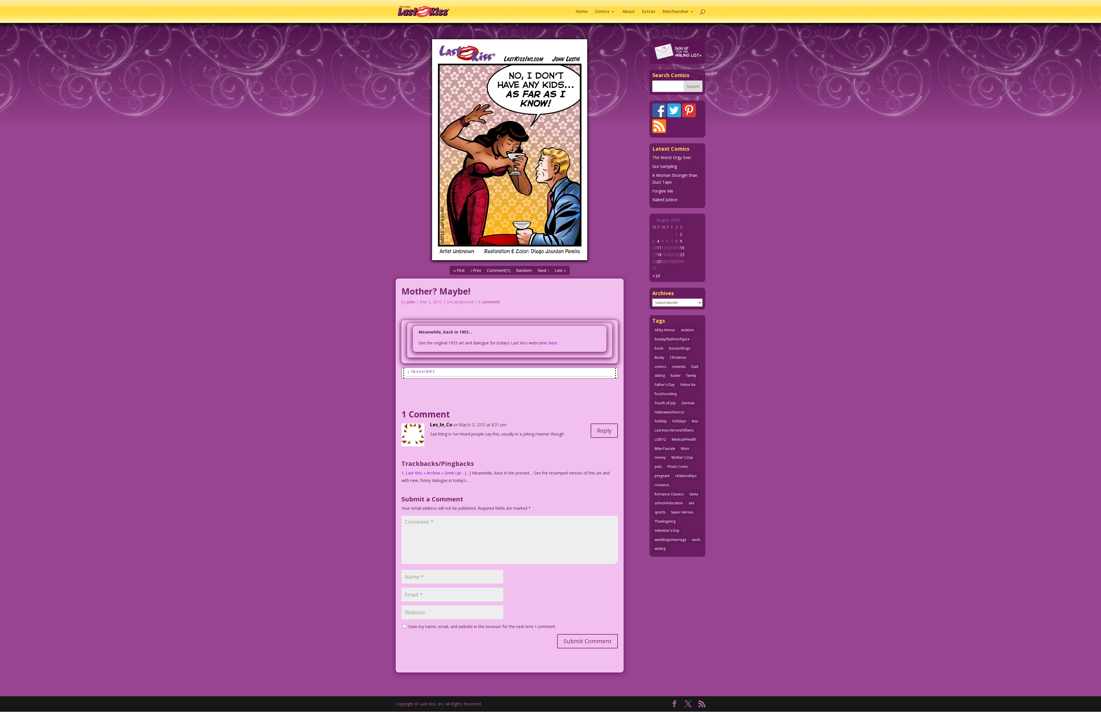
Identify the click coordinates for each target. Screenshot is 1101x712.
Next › (543, 270)
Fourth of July (665, 403)
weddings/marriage (670, 539)
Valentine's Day (667, 530)
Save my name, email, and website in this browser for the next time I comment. (482, 626)
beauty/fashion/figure (672, 339)
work (696, 539)
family (691, 375)
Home (581, 11)
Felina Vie (688, 384)
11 (659, 247)
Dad (694, 366)
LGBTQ (660, 439)
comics (660, 366)
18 (659, 254)
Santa (693, 494)
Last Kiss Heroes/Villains (674, 430)
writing (660, 548)
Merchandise (675, 11)
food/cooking (666, 393)
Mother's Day (682, 457)
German (688, 403)
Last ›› (560, 270)
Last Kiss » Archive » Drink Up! (433, 473)
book (659, 348)
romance (662, 484)
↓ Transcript (421, 371)
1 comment (489, 302)
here (553, 343)
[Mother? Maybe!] (510, 149)
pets (658, 466)
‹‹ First (459, 270)
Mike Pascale (665, 448)
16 (682, 247)
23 (682, 254)
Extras (648, 11)
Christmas (678, 357)
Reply (604, 430)
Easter (676, 375)
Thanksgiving (665, 521)
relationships (685, 475)
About (628, 11)
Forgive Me (662, 191)
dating (660, 375)
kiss (695, 421)
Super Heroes (682, 512)
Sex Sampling (664, 166)
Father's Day (665, 384)
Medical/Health (684, 439)
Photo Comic (677, 466)
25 (659, 261)
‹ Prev (476, 270)
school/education (669, 503)
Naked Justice (665, 199)
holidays (679, 421)
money (660, 457)
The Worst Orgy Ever (671, 157)
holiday (661, 421)
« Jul (656, 275)
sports (660, 512)
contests (679, 366)
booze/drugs (679, 348)
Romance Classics (669, 494)
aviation (687, 329)
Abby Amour (665, 329)
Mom (685, 448)
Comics (602, 11)
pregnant (662, 475)
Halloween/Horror (669, 412)
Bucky (659, 357)
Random (524, 270)
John (411, 302)
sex (691, 503)
